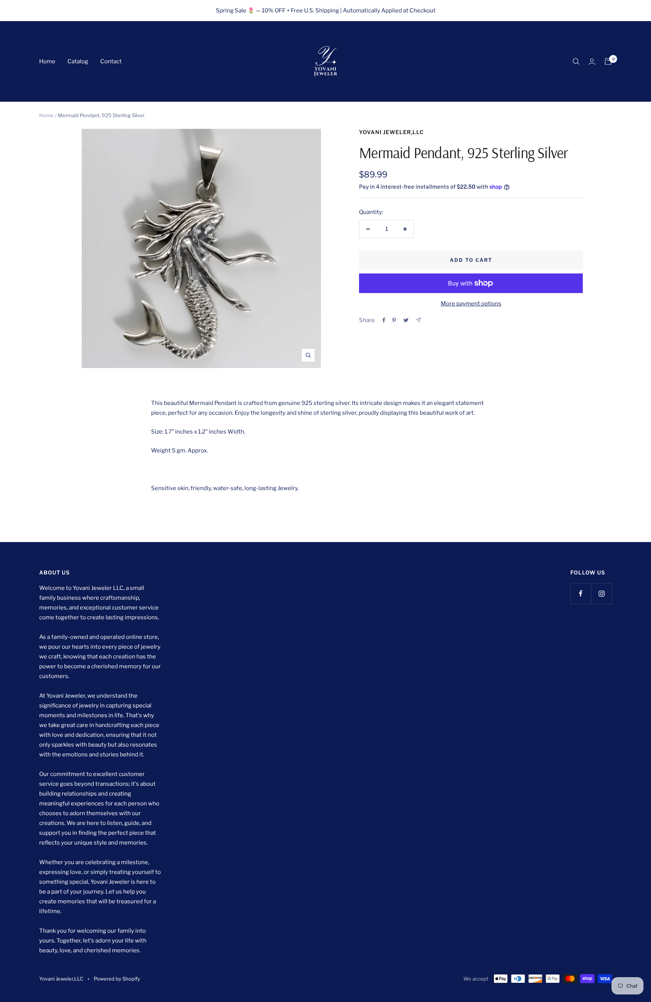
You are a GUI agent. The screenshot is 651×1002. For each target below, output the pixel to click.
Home (47, 61)
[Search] (576, 61)
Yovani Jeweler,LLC (391, 132)
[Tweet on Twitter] (406, 320)
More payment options (471, 303)
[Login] (591, 61)
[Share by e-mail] (418, 320)
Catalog (77, 61)
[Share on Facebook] (383, 320)
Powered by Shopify (117, 979)
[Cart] (608, 61)
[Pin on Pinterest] (394, 320)
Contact (111, 61)
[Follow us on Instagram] (601, 593)
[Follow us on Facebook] (580, 593)
